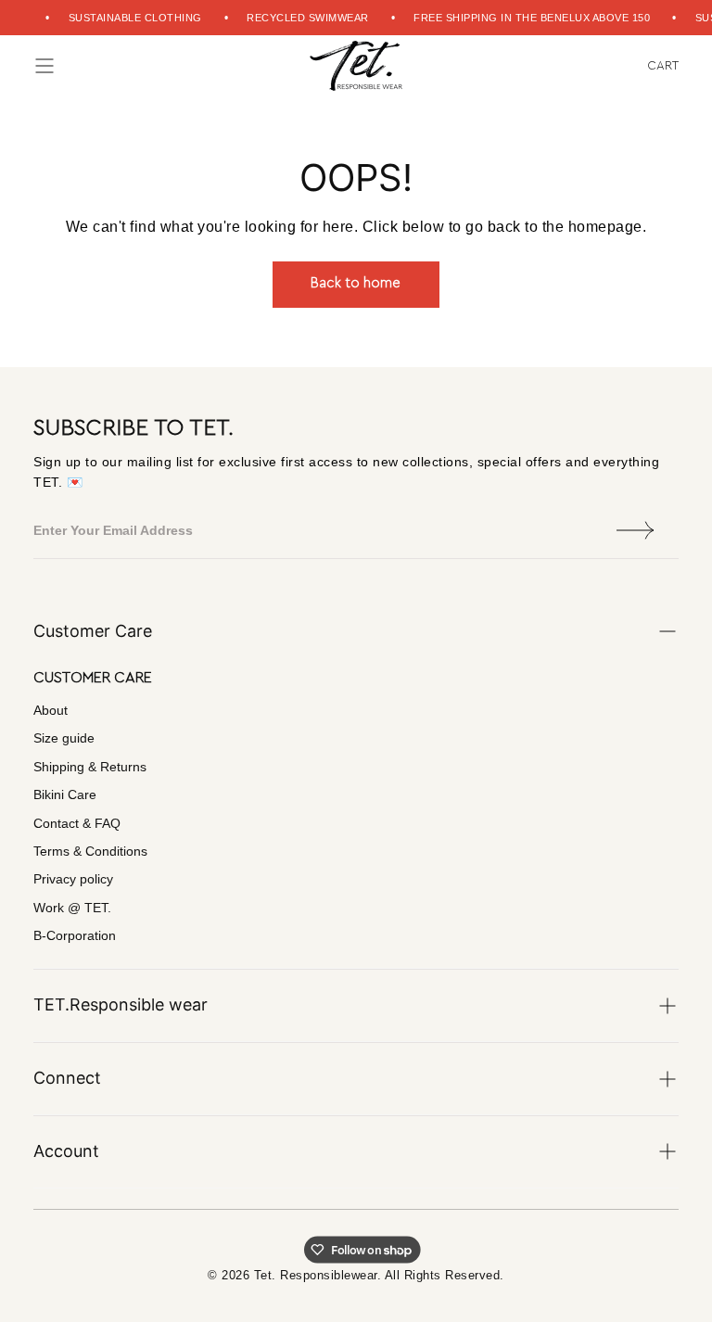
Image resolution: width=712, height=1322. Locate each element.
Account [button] (66, 1151)
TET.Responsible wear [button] (120, 1004)
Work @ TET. (72, 907)
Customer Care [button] (92, 631)
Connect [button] (67, 1077)
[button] (44, 66)
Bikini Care (64, 794)
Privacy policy (73, 878)
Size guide (64, 738)
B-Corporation (74, 935)
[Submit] (636, 530)
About (50, 710)
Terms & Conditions (90, 851)
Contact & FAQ (77, 823)
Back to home (355, 282)
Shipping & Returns (89, 766)
